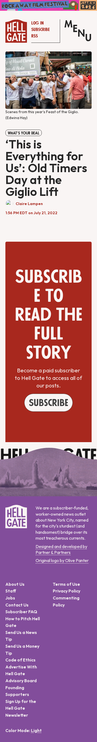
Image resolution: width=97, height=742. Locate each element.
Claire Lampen (29, 203)
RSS (34, 36)
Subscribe (40, 29)
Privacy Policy (66, 591)
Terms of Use (66, 584)
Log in (37, 23)
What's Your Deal (23, 133)
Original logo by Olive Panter (62, 560)
